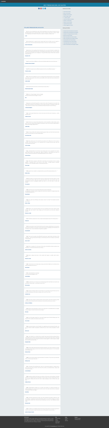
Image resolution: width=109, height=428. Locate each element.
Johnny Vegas (27, 145)
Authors (66, 418)
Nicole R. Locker (28, 258)
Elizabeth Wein (27, 341)
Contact (56, 420)
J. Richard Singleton (28, 107)
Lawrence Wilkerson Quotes (69, 19)
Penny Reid (27, 165)
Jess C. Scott (27, 240)
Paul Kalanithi (27, 230)
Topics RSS (57, 422)
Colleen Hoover (28, 116)
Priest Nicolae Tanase (29, 88)
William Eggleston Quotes (68, 25)
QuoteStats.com (54, 426)
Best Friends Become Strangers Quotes (71, 38)
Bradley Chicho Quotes (68, 14)
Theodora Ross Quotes (68, 23)
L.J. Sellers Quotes (67, 17)
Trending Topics (77, 419)
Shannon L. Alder (28, 213)
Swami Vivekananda (28, 44)
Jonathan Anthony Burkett (29, 63)
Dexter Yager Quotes (67, 16)
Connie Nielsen (28, 370)
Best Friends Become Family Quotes (70, 36)
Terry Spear (27, 320)
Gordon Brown (27, 155)
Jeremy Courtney (28, 249)
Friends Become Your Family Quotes (70, 41)
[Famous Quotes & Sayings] (3, 1)
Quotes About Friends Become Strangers (71, 32)
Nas (26, 97)
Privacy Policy (57, 418)
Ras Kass (26, 311)
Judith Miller (27, 126)
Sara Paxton (27, 267)
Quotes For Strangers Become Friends (70, 33)
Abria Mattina (27, 276)
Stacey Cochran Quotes (68, 22)
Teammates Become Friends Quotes (70, 42)
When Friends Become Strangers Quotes (71, 44)
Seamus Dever (27, 351)
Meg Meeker (27, 194)
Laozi (26, 35)
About (56, 419)
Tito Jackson (27, 184)
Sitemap (66, 420)
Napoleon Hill (27, 55)
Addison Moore (28, 381)
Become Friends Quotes (68, 35)
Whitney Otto (27, 360)
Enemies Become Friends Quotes (69, 39)
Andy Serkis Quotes (67, 11)
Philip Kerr (27, 220)
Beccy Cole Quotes (67, 13)
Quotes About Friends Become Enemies (71, 30)
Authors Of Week (78, 418)
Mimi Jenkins (27, 285)
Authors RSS (57, 421)
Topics (66, 419)
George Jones (27, 403)
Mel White (27, 391)
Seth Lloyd (27, 330)
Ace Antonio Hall (28, 135)
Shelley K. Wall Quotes (68, 20)
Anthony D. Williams (28, 302)
